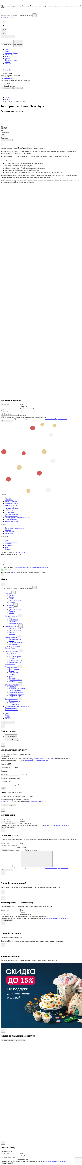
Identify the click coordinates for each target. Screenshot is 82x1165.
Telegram (41, 801)
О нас (7, 49)
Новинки (8, 498)
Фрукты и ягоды (14, 701)
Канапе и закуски (15, 639)
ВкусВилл (8, 545)
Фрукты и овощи (14, 646)
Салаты (11, 598)
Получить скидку (20, 1040)
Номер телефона (25, 754)
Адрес (22, 411)
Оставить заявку (7, 140)
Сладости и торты (15, 600)
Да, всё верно (17, 88)
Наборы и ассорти (11, 501)
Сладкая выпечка (15, 662)
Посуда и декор (14, 704)
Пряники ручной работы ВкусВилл (17, 517)
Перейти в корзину (7, 79)
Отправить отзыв (7, 870)
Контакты (8, 63)
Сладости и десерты (11, 509)
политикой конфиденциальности (56, 419)
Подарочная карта (11, 519)
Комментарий (23, 1159)
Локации (8, 58)
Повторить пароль (26, 823)
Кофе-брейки (9, 531)
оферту (28, 758)
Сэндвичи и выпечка (16, 642)
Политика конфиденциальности (25, 567)
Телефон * (23, 407)
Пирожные (12, 653)
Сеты (10, 618)
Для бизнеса (9, 54)
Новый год (12, 681)
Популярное (9, 500)
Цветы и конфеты (15, 690)
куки (13, 572)
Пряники (12, 658)
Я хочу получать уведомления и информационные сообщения (24, 417)
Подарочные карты (15, 696)
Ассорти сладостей (15, 660)
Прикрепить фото (31, 850)
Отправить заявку (7, 421)
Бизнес (11, 676)
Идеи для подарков (11, 514)
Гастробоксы (13, 620)
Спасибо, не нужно (7, 1040)
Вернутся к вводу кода (9, 805)
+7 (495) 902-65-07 (7, 17)
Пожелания (22, 415)
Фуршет (11, 671)
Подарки (12, 602)
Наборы (11, 595)
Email (21, 819)
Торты (11, 655)
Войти (3, 788)
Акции (7, 51)
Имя (21, 404)
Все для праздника (11, 516)
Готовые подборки (11, 53)
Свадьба (11, 674)
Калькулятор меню (11, 521)
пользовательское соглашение (43, 758)
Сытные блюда (10, 507)
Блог (6, 547)
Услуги (7, 56)
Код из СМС (24, 774)
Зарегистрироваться (8, 827)
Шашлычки (13, 644)
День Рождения (14, 669)
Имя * (22, 1153)
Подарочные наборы (16, 692)
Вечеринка (12, 678)
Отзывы (7, 62)
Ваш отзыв (22, 847)
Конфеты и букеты (15, 657)
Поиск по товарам (26, 15)
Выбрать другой (6, 88)
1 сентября (12, 687)
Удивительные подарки (17, 688)
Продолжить (5, 756)
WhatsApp (31, 801)
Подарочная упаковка (16, 694)
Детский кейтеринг (11, 503)
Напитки (12, 632)
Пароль (22, 821)
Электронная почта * (27, 409)
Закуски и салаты (11, 505)
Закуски (11, 597)
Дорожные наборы (15, 623)
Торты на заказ (10, 510)
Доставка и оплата (11, 60)
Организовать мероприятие (14, 528)
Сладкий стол (13, 621)
